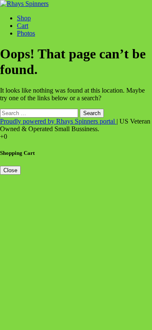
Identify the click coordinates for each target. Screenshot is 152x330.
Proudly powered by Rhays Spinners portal (58, 121)
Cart (22, 25)
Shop (24, 18)
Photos (26, 33)
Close (10, 170)
